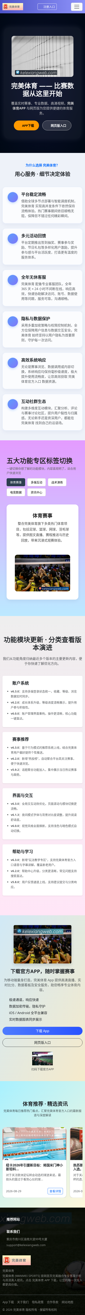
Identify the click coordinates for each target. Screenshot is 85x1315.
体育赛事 (16, 482)
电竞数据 (16, 492)
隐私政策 (38, 1302)
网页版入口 (58, 125)
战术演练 (57, 482)
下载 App (42, 1031)
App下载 (8, 1302)
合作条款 (52, 1302)
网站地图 (67, 1302)
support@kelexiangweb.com (26, 1245)
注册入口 (48, 7)
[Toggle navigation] (77, 7)
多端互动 (36, 482)
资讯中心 (36, 492)
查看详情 (55, 1191)
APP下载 (28, 125)
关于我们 (23, 1302)
